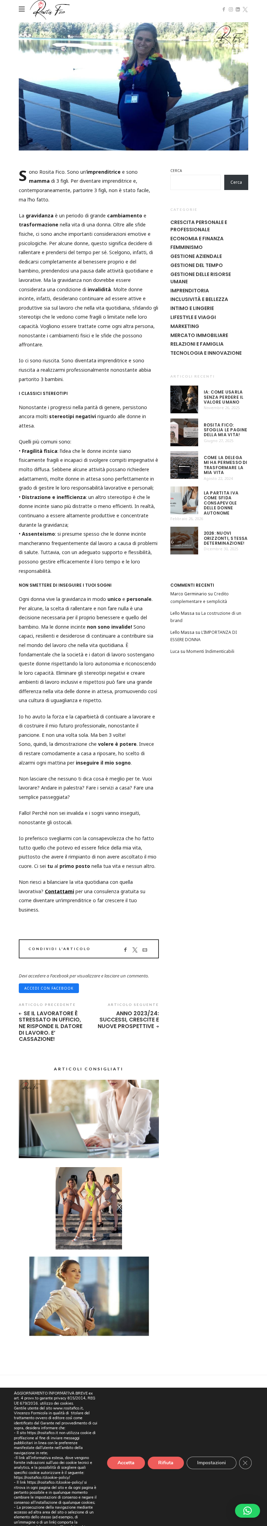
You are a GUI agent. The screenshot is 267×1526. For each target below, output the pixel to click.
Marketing (184, 326)
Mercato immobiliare (199, 335)
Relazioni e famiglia (197, 343)
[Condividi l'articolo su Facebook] (125, 950)
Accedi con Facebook (48, 988)
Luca (174, 651)
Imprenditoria (189, 290)
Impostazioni (211, 1462)
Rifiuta (165, 1462)
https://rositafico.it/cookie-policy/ (42, 1477)
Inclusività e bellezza (199, 299)
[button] (247, 1511)
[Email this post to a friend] (144, 950)
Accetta (126, 1462)
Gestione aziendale (196, 256)
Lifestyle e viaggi (193, 317)
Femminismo (186, 247)
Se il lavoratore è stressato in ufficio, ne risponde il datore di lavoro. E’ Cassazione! (50, 1026)
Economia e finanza (197, 238)
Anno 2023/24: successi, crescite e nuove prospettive (128, 1020)
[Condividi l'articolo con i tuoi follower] (134, 950)
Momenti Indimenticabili (210, 651)
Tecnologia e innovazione (206, 353)
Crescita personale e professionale (198, 226)
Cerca (176, 170)
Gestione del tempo (196, 265)
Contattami (59, 891)
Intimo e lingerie (192, 308)
